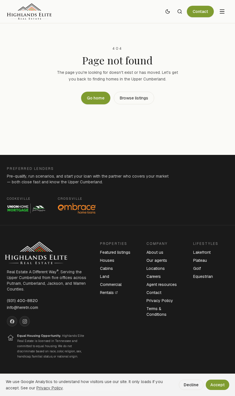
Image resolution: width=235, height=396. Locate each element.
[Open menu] (222, 11)
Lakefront (202, 252)
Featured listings (115, 252)
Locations (155, 268)
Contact (200, 11)
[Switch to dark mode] (168, 11)
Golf (197, 268)
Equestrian (203, 276)
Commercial (111, 284)
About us (154, 252)
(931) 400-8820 (22, 300)
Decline (191, 384)
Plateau (200, 260)
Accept (217, 384)
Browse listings (134, 98)
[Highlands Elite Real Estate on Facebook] (12, 321)
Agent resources (161, 284)
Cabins (106, 268)
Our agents (156, 260)
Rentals (107, 292)
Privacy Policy (159, 300)
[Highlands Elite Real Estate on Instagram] (24, 321)
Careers (153, 276)
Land (104, 276)
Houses (107, 260)
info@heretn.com (22, 307)
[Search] (180, 11)
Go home (96, 98)
